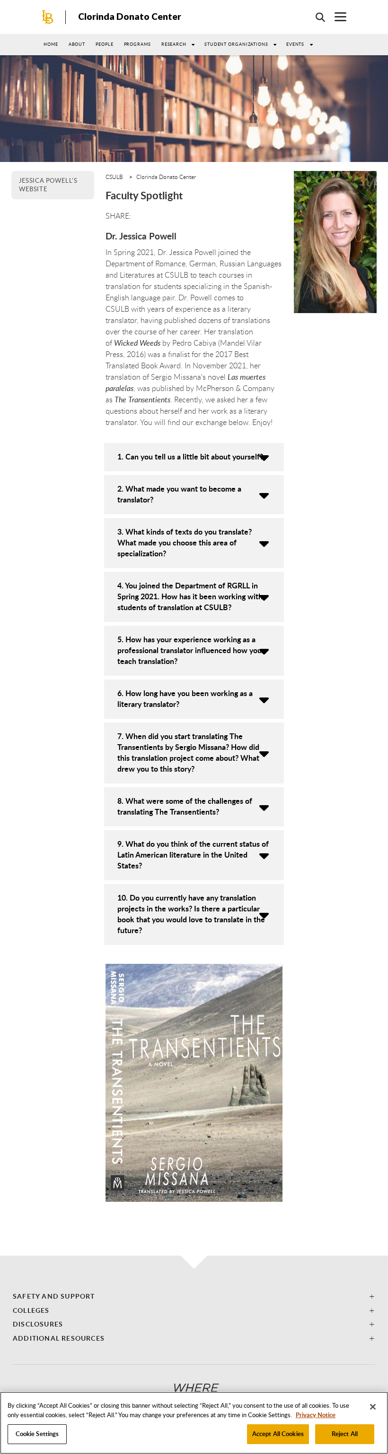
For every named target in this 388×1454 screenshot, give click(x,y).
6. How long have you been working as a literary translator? (185, 698)
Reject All (345, 1433)
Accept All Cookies (278, 1433)
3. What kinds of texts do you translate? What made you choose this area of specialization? (184, 542)
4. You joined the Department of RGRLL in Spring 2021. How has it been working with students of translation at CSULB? (190, 596)
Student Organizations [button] (236, 44)
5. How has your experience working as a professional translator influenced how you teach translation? (189, 650)
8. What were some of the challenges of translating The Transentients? (184, 806)
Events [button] (295, 44)
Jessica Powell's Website (48, 184)
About (77, 44)
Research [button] (173, 44)
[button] (194, 1296)
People (104, 44)
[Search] (315, 17)
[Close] (372, 1406)
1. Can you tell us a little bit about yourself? (190, 456)
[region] (194, 1423)
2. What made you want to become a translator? (179, 494)
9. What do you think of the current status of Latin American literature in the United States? (193, 854)
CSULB (114, 176)
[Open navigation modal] (335, 17)
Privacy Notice (315, 1415)
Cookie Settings (37, 1433)
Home (51, 44)
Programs (137, 44)
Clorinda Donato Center (129, 16)
